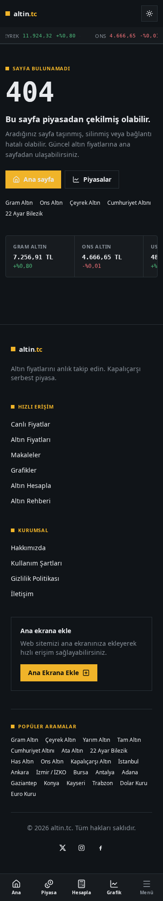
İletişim (22, 593)
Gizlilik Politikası (35, 578)
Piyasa (49, 892)
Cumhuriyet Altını (129, 203)
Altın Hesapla (31, 485)
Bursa (80, 772)
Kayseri (76, 783)
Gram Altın (19, 203)
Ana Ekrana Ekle (53, 672)
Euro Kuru (23, 794)
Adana (130, 772)
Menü (146, 892)
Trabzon (102, 783)
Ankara (20, 772)
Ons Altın (51, 203)
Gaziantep (24, 783)
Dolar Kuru (133, 783)
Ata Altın (72, 750)
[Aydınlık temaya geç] (149, 13)
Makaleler (26, 454)
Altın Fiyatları (31, 439)
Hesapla (81, 892)
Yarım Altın (96, 740)
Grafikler (24, 470)
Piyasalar (97, 179)
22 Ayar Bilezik (24, 213)
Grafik (114, 892)
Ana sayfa (39, 179)
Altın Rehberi (31, 500)
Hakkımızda (28, 547)
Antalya (105, 772)
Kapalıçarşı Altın (91, 761)
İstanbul (128, 761)
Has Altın (22, 761)
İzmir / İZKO (51, 772)
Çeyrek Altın (85, 203)
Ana (16, 892)
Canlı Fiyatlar (30, 424)
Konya (51, 783)
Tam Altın (129, 740)
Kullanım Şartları (36, 563)
